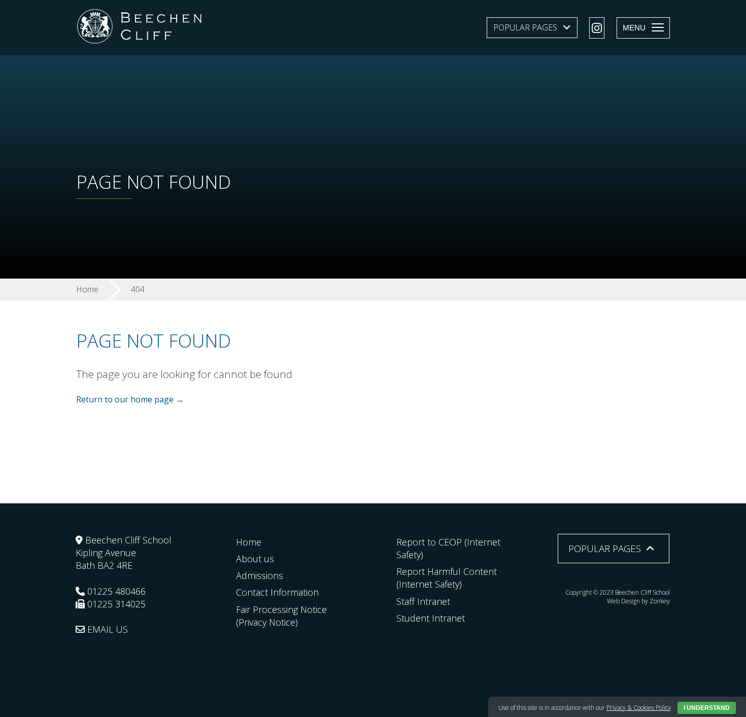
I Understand (707, 707)
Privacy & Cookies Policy (638, 707)
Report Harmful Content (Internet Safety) (446, 577)
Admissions (259, 575)
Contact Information (277, 592)
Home (248, 542)
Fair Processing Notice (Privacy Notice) (281, 615)
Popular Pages (525, 27)
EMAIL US (106, 629)
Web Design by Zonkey (638, 601)
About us (255, 559)
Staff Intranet (423, 601)
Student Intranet (430, 618)
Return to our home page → (130, 399)
